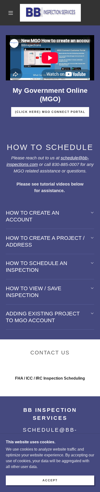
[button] (11, 13)
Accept (50, 480)
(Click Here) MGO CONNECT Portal (50, 112)
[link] (50, 13)
